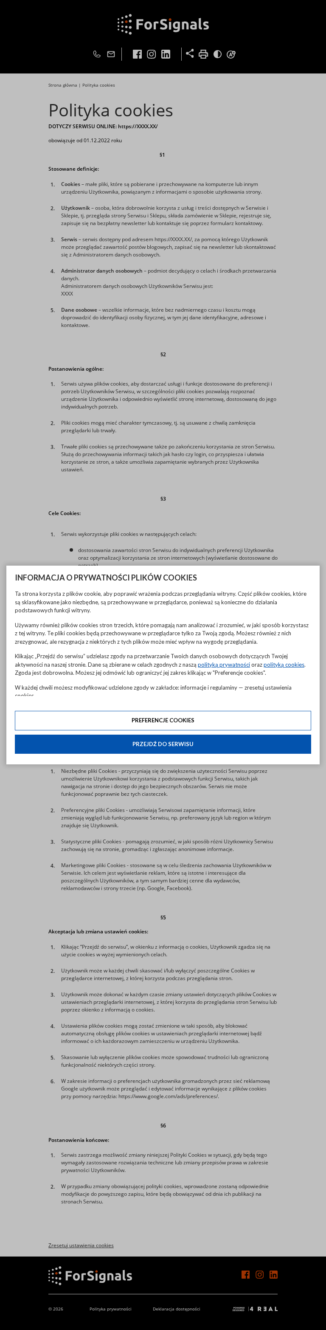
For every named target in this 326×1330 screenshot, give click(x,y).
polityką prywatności (224, 664)
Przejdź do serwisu (163, 744)
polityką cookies (284, 664)
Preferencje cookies (163, 720)
